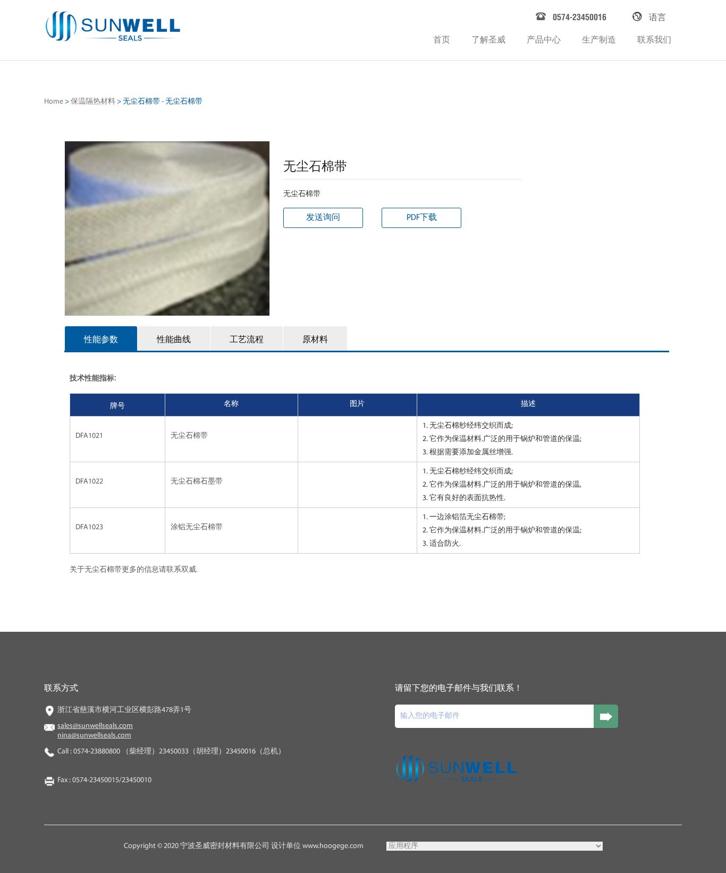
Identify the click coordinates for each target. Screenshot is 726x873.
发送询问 (323, 218)
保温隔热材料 (93, 102)
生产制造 (599, 38)
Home (53, 102)
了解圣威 (488, 38)
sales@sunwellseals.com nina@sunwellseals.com (95, 731)
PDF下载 (422, 218)
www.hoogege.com (333, 846)
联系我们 (654, 38)
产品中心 (544, 38)
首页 (441, 38)
